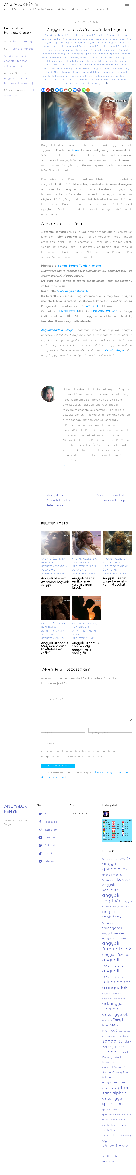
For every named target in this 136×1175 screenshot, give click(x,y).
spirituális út (122, 76)
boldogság (77, 54)
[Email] (70, 90)
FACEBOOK (93, 306)
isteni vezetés (68, 65)
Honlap (49, 744)
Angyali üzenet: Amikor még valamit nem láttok (84, 583)
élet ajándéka (112, 54)
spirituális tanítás (111, 1115)
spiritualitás (95, 80)
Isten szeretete (55, 61)
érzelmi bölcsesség (68, 58)
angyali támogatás (74, 43)
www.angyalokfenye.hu (73, 291)
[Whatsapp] (84, 90)
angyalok (86, 50)
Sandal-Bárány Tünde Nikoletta (79, 266)
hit (124, 1020)
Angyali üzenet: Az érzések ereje (111, 498)
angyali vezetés (71, 50)
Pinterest (49, 845)
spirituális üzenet (78, 80)
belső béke (107, 1020)
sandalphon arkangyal (114, 72)
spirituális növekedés (101, 76)
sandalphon (93, 72)
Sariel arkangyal (23, 42)
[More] (88, 90)
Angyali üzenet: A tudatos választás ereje (15, 61)
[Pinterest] (48, 90)
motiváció (110, 1030)
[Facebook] (43, 90)
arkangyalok (62, 54)
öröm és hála (84, 65)
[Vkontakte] (75, 90)
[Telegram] (61, 90)
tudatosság (91, 83)
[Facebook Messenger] (57, 90)
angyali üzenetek (98, 46)
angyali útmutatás (118, 43)
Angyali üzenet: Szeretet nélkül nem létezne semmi (63, 500)
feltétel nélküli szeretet (104, 58)
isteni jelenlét (93, 61)
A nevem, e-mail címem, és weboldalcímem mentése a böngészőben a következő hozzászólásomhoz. (78, 754)
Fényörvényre (114, 350)
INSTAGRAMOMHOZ (104, 311)
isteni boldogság (74, 61)
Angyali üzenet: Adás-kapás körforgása (86, 30)
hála (105, 1025)
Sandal (49, 35)
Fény (121, 58)
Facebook (50, 822)
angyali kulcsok (116, 879)
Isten (128, 58)
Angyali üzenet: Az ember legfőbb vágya (55, 582)
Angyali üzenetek (68, 35)
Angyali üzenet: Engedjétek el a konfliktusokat (115, 581)
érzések (85, 58)
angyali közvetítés (120, 39)
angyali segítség (53, 43)
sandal (97, 65)
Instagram (51, 830)
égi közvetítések (93, 54)
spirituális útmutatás (55, 80)
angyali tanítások (97, 43)
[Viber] (79, 90)
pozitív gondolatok (121, 1036)
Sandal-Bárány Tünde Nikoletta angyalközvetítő (83, 69)
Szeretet (108, 80)
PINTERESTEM (68, 311)
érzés (75, 150)
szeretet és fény (75, 83)
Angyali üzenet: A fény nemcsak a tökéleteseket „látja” (54, 648)
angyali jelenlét (112, 875)
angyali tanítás (121, 907)
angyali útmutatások (56, 46)
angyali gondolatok (97, 39)
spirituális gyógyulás (76, 76)
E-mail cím (100, 733)
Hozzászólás (54, 699)
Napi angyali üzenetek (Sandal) (97, 35)
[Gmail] (66, 90)
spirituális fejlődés (53, 76)
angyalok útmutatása (113, 999)
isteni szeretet (110, 61)
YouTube (49, 838)
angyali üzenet (78, 46)
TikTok (48, 853)
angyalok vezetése (104, 50)
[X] (52, 90)
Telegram (50, 861)
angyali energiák (75, 39)
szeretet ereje (122, 80)
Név (48, 733)
